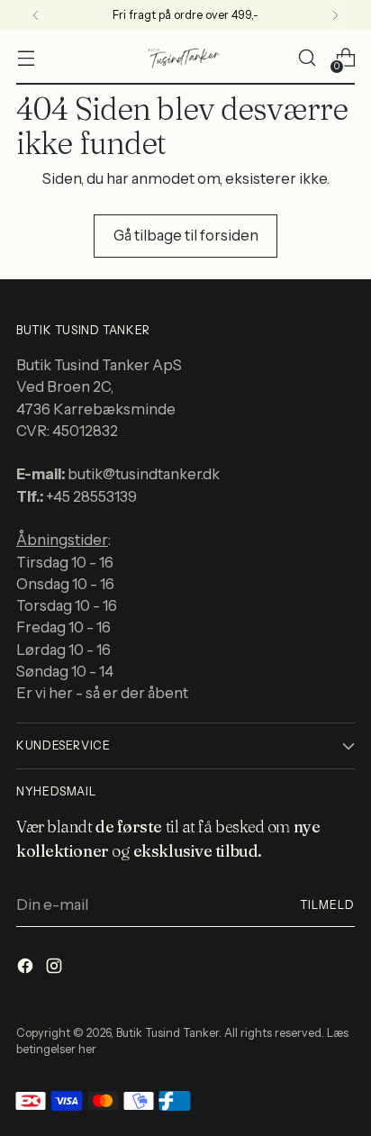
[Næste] (335, 15)
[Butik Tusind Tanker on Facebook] (27, 968)
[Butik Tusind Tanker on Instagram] (56, 968)
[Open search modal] (306, 58)
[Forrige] (36, 15)
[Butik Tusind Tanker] (185, 57)
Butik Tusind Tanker (167, 1033)
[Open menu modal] (25, 58)
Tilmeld (327, 905)
